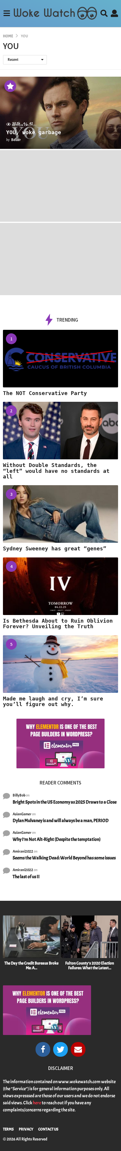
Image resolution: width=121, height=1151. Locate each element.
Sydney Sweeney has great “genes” (54, 548)
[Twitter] (60, 1049)
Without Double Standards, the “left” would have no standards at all (56, 471)
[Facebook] (43, 1049)
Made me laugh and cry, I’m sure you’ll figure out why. (53, 701)
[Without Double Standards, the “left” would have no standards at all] (60, 430)
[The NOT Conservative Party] (60, 358)
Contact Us (48, 1129)
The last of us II (26, 877)
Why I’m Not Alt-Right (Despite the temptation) (56, 839)
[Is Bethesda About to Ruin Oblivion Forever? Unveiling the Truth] (60, 586)
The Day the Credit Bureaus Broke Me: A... (31, 965)
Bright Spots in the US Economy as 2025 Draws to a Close (65, 802)
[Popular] (10, 86)
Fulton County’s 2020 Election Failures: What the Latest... (89, 965)
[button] (6, 13)
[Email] (78, 1049)
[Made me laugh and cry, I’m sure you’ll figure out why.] (60, 664)
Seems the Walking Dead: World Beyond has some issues (64, 858)
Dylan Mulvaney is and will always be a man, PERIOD (61, 821)
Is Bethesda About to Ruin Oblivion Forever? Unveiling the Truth (58, 623)
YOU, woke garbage (33, 132)
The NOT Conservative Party (45, 393)
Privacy (26, 1129)
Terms (8, 1129)
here (37, 1103)
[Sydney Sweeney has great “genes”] (60, 514)
